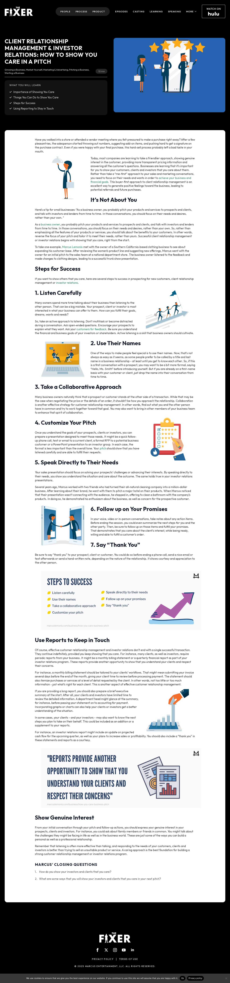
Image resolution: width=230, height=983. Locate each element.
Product (98, 11)
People (65, 11)
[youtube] (123, 950)
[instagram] (115, 950)
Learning (156, 11)
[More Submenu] (196, 11)
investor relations (67, 282)
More (190, 11)
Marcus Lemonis (72, 247)
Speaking (174, 11)
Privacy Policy (103, 959)
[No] (226, 978)
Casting (139, 11)
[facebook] (97, 950)
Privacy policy (195, 978)
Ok (182, 978)
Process (81, 11)
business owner (50, 224)
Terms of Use (128, 959)
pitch (103, 448)
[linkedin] (132, 950)
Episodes (121, 11)
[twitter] (106, 950)
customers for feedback (91, 329)
